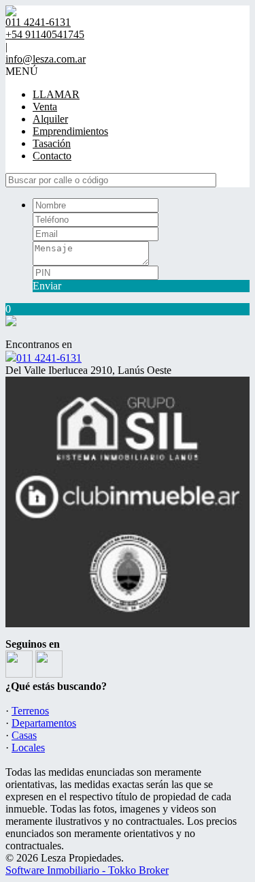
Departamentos (44, 723)
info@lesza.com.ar (45, 59)
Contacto (52, 155)
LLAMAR (56, 94)
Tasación (52, 143)
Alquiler (50, 119)
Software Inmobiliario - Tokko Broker (87, 870)
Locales (28, 747)
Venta (45, 106)
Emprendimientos (70, 131)
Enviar (47, 286)
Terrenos (30, 710)
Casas (24, 735)
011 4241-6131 (49, 358)
